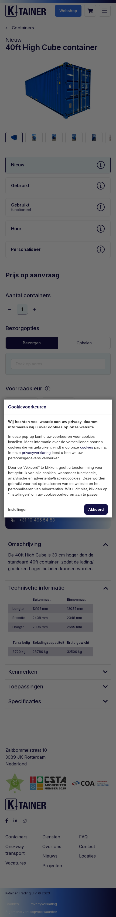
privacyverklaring (36, 452)
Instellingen (18, 509)
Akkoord (96, 509)
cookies (86, 447)
